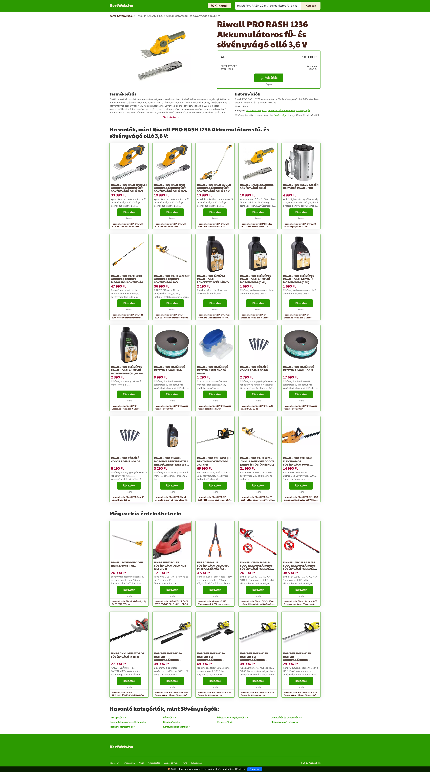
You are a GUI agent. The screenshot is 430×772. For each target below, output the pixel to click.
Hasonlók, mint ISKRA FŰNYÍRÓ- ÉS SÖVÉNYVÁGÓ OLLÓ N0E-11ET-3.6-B (171, 604)
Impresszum (129, 762)
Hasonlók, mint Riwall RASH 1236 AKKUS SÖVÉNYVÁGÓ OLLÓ (256, 225)
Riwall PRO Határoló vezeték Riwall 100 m (298, 368)
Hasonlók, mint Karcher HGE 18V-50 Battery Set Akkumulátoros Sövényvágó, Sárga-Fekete (214, 695)
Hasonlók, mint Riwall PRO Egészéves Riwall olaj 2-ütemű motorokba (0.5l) (298, 317)
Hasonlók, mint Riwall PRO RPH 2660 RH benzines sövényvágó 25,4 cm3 (214, 500)
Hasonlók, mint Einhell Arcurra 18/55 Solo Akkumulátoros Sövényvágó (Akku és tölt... (300, 604)
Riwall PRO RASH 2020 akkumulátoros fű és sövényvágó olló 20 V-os (170, 189)
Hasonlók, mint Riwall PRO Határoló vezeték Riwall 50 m (171, 407)
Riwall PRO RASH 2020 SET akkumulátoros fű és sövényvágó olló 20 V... (129, 188)
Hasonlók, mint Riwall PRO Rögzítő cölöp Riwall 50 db (257, 407)
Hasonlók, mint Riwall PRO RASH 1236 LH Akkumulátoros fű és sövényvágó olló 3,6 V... (213, 227)
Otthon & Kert (253, 110)
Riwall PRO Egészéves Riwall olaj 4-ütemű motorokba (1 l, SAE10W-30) (129, 371)
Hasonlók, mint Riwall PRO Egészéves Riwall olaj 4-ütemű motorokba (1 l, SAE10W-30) (126, 409)
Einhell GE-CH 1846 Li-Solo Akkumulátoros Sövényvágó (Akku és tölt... (256, 567)
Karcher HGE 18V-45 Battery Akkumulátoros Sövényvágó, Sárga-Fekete (297, 659)
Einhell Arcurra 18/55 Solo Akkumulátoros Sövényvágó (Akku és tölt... (299, 567)
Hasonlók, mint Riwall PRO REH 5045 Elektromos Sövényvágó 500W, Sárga (301, 498)
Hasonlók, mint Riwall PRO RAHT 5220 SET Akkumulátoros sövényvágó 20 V (172, 317)
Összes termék (171, 762)
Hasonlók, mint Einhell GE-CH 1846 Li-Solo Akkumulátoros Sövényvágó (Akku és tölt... (257, 604)
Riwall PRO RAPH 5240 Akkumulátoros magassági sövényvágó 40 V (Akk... (128, 280)
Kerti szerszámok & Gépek (281, 110)
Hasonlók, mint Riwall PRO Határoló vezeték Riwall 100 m (300, 407)
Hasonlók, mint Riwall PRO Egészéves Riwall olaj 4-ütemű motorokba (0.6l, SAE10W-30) (255, 317)
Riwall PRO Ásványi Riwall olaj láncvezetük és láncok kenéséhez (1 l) (214, 280)
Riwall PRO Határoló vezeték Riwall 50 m (169, 368)
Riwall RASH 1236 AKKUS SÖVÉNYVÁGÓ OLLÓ (257, 186)
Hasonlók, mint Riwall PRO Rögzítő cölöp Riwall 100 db (128, 498)
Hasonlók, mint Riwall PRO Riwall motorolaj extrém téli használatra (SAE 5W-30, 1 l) (172, 500)
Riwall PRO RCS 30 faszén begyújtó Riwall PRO (300, 186)
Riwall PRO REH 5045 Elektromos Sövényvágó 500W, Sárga (297, 463)
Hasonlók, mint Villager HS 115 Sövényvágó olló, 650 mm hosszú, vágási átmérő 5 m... (213, 604)
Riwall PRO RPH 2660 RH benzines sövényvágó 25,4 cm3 (213, 461)
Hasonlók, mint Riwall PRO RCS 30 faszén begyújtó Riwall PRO (300, 225)
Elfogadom (255, 769)
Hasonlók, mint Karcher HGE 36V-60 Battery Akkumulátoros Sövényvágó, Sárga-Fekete (171, 695)
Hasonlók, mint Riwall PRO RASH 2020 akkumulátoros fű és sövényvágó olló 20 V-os (170, 227)
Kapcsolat (114, 762)
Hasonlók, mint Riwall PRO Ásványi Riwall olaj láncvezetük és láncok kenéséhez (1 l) (214, 317)
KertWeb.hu (121, 5)
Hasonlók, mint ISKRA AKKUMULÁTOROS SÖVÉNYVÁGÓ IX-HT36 (128, 695)
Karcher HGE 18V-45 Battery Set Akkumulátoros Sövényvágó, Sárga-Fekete (254, 659)
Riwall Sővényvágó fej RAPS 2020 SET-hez (127, 563)
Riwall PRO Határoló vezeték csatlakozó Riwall (212, 370)
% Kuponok (196, 762)
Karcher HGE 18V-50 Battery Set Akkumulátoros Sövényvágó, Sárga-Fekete (211, 659)
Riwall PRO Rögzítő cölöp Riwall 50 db (254, 368)
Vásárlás (271, 78)
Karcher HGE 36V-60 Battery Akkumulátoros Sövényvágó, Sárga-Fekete (168, 659)
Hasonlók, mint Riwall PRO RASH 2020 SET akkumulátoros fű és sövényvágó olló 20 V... (127, 227)
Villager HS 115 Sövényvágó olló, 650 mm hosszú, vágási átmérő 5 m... (213, 567)
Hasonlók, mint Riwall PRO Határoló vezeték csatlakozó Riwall (214, 407)
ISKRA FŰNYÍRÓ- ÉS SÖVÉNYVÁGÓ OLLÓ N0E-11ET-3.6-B (170, 565)
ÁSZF (141, 762)
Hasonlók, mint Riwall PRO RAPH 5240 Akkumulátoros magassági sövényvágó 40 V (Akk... (127, 317)
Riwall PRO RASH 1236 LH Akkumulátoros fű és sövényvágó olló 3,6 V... (214, 188)
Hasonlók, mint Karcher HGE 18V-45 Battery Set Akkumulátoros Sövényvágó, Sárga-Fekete (257, 695)
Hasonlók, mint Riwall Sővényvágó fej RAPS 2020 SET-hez (129, 603)
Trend (184, 762)
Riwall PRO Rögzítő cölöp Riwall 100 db (125, 459)
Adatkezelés (154, 762)
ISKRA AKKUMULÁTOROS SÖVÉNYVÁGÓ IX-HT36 (127, 654)
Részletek (129, 212)
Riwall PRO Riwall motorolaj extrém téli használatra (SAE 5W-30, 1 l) (171, 463)
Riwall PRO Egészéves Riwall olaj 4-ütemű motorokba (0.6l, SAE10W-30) (255, 280)
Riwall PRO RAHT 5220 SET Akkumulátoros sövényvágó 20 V (172, 279)
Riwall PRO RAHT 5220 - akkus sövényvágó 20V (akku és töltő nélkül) (257, 461)
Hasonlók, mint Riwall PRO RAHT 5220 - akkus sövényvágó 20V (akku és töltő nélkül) (257, 500)
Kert (264, 110)
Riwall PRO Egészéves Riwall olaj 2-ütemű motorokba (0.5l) (298, 279)
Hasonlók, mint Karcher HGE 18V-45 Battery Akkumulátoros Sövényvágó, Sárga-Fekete (300, 695)
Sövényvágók (303, 110)
